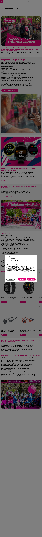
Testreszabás (11, 279)
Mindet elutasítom (22, 279)
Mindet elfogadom (31, 279)
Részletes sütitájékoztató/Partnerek (12, 276)
